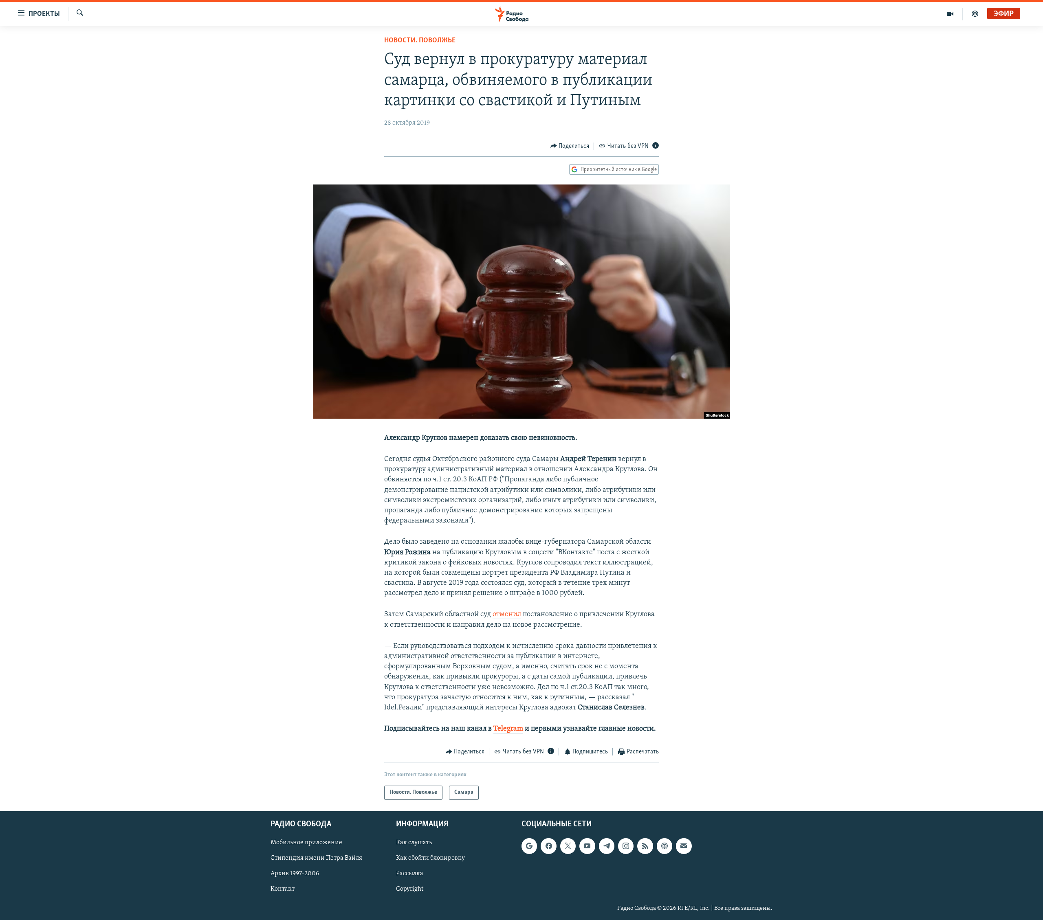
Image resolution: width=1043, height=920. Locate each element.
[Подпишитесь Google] (529, 846)
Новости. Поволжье (419, 40)
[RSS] (645, 846)
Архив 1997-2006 (295, 873)
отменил (507, 614)
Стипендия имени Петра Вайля (316, 858)
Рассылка (409, 873)
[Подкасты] (664, 846)
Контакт (283, 889)
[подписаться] (683, 846)
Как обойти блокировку (430, 858)
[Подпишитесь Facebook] (548, 846)
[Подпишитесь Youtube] (587, 846)
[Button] (570, 146)
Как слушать (414, 842)
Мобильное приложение (306, 842)
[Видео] (950, 14)
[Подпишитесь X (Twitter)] (568, 846)
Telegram (508, 729)
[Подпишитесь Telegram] (606, 846)
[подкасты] (975, 14)
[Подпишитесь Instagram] (626, 846)
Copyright (409, 889)
